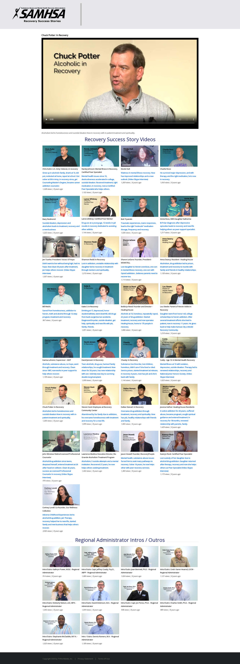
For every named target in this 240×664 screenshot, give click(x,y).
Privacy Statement (85, 658)
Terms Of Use (104, 658)
